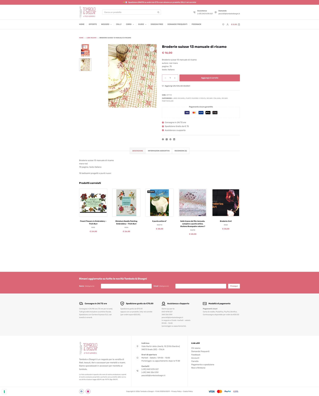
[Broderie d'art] (226, 203)
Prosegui (234, 286)
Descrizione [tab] (137, 151)
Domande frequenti (177, 24)
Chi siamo (195, 348)
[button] (85, 214)
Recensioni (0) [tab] (181, 151)
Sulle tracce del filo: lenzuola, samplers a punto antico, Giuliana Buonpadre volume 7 (192, 223)
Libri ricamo (179, 98)
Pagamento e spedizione (202, 364)
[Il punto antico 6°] (159, 203)
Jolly (119, 24)
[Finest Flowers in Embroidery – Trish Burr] (93, 203)
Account (195, 358)
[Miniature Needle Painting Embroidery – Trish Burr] (126, 203)
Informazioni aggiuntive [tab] (159, 151)
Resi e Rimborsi (198, 368)
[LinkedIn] (174, 139)
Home (81, 24)
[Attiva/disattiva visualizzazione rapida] (101, 214)
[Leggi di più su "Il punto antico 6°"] (151, 214)
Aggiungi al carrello (209, 78)
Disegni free (157, 24)
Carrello (195, 361)
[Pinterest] (170, 139)
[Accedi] (228, 24)
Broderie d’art (226, 221)
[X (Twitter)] (167, 139)
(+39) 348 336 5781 (150, 372)
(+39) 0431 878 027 (205, 14)
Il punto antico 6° (159, 221)
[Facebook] (163, 139)
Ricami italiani (214, 98)
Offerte (93, 24)
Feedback (196, 24)
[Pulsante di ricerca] (158, 12)
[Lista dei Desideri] (223, 24)
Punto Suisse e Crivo (195, 98)
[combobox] (129, 12)
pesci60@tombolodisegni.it (229, 14)
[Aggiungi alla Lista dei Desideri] (93, 214)
